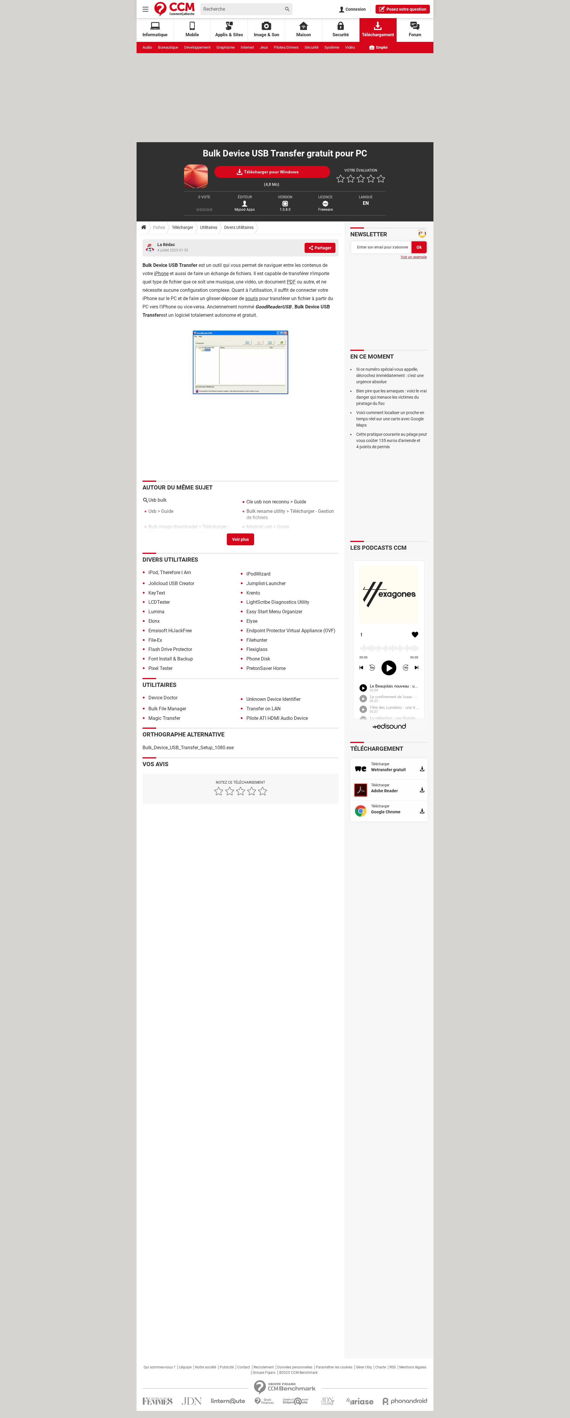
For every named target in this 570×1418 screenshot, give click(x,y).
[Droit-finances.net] (264, 1401)
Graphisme (225, 47)
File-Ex (155, 640)
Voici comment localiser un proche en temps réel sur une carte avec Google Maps (390, 418)
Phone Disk (258, 659)
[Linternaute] (228, 1401)
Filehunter (256, 640)
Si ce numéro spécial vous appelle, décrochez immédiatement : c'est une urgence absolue (390, 375)
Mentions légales (412, 1367)
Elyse (251, 621)
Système (331, 47)
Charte (380, 1367)
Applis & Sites (229, 34)
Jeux (264, 47)
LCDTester (159, 602)
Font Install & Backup (170, 659)
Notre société (205, 1367)
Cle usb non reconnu (267, 502)
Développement (197, 47)
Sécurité (312, 47)
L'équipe (185, 1367)
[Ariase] (359, 1401)
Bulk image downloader (173, 527)
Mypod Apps (245, 209)
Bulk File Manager (167, 709)
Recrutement (264, 1367)
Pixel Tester (160, 668)
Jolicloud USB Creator (171, 583)
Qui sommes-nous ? (159, 1367)
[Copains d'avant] (296, 1401)
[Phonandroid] (405, 1401)
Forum (415, 34)
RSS (393, 1367)
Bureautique (168, 47)
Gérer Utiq (364, 1367)
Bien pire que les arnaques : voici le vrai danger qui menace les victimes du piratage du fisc (391, 397)
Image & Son (266, 34)
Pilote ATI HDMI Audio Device (277, 718)
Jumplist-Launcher (266, 583)
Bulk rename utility (265, 511)
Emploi (381, 47)
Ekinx (154, 621)
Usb (152, 511)
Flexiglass (256, 649)
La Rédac (166, 244)
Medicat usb (259, 527)
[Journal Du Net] (191, 1401)
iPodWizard (258, 574)
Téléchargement (378, 34)
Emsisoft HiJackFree (170, 630)
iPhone (161, 273)
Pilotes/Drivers (286, 47)
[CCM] (174, 9)
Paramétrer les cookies (334, 1367)
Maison (303, 34)
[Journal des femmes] (157, 1401)
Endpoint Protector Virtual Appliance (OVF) (290, 630)
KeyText (156, 593)
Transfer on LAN (263, 709)
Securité (340, 34)
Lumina (156, 611)
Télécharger (182, 227)
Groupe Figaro (264, 1373)
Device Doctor (163, 698)
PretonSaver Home (266, 668)
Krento (253, 593)
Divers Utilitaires (239, 227)
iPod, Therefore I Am (169, 572)
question (406, 9)
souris (251, 298)
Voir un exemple (414, 257)
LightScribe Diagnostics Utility (277, 602)
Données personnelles (294, 1367)
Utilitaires (208, 227)
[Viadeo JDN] (327, 1401)
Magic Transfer (164, 718)
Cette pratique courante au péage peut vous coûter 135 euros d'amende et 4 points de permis (391, 440)
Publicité (227, 1367)
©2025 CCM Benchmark (298, 1373)
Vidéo (350, 47)
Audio (147, 47)
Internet (247, 47)
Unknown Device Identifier (273, 699)
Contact (243, 1367)
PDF (291, 282)
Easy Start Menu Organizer (274, 611)
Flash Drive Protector (170, 649)
